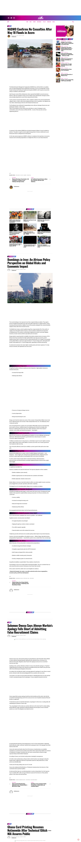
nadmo (25, 175)
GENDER (34, 21)
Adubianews (14, 36)
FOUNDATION (49, 21)
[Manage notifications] (78, 839)
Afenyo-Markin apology (20, 779)
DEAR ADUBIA (39, 21)
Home (27, 21)
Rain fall (29, 175)
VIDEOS (53, 21)
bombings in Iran (19, 578)
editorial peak (26, 578)
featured (18, 175)
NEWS (30, 21)
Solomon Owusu (34, 779)
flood (22, 175)
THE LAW (44, 21)
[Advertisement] (40, 7)
